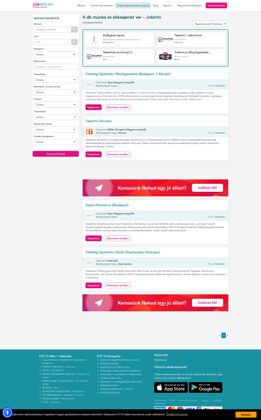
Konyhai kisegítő (58, 398)
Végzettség (39, 74)
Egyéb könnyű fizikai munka (114, 367)
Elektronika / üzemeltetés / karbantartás (121, 374)
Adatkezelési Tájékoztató (160, 402)
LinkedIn (205, 400)
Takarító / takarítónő (188, 35)
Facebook (217, 400)
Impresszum (160, 359)
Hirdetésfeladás (216, 5)
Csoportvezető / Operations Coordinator (64, 361)
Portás (52, 370)
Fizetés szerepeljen (44, 136)
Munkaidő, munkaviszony (47, 86)
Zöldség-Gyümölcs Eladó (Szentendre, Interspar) (122, 252)
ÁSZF (172, 400)
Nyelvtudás (39, 61)
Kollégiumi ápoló (114, 35)
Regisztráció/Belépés (189, 5)
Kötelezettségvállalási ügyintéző (66, 375)
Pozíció (38, 99)
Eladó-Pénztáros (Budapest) (107, 205)
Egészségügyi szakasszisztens (65, 382)
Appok (167, 5)
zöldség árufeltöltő (92, 22)
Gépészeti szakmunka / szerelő (116, 388)
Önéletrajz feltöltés (101, 5)
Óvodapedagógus (62, 394)
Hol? (36, 36)
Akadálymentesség (188, 400)
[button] (7, 412)
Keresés (38, 24)
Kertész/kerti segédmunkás (63, 391)
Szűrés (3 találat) (56, 153)
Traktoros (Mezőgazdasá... (192, 52)
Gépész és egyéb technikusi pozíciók (119, 359)
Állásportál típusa (43, 123)
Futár (51, 401)
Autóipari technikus (110, 392)
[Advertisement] (55, 178)
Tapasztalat (40, 111)
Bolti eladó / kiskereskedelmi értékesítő (120, 370)
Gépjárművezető (109, 385)
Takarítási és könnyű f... (118, 52)
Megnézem (93, 107)
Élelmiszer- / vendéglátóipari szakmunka (121, 381)
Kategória (39, 48)
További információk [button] (177, 414)
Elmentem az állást (118, 107)
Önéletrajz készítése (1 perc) (133, 5)
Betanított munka (109, 363)
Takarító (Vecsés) (98, 121)
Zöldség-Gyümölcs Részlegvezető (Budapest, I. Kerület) (128, 74)
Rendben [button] (246, 414)
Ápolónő (50, 387)
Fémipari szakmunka (110, 377)
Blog (155, 5)
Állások (81, 5)
